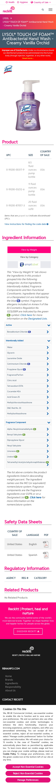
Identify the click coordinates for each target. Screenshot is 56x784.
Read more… (28, 58)
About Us (10, 690)
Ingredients (11, 683)
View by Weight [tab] (29, 249)
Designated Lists (37, 318)
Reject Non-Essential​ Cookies (28, 773)
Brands (9, 679)
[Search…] (43, 8)
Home (8, 676)
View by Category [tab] (29, 257)
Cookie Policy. (9, 754)
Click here (26, 315)
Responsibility (13, 686)
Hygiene (23, 2)
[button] (28, 332)
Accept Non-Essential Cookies (28, 766)
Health (11, 2)
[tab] (29, 264)
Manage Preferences (28, 780)
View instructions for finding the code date (25, 224)
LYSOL (6, 18)
